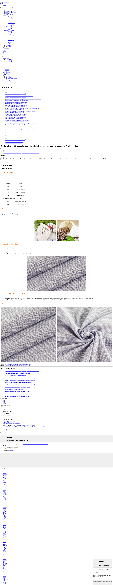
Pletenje (11, 22)
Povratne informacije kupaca (10, 12)
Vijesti (4, 44)
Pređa (6, 33)
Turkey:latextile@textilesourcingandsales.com (11, 423)
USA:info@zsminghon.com (8, 422)
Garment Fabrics (11, 17)
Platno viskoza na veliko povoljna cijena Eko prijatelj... (18, 382)
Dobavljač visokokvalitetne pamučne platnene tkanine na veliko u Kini (17, 365)
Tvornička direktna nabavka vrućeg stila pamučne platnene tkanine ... (18, 124)
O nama (4, 10)
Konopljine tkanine (8, 26)
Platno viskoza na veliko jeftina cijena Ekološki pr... (14, 112)
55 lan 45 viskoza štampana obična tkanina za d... (14, 118)
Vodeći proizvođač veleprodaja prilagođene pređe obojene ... (16, 100)
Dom (4, 9)
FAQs (4, 47)
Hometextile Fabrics (11, 23)
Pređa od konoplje (11, 35)
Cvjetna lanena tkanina (10, 426)
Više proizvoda (8, 37)
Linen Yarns (10, 34)
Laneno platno (3, 426)
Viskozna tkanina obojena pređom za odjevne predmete (15, 103)
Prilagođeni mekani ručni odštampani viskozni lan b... (15, 109)
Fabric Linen (44, 426)
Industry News (8, 46)
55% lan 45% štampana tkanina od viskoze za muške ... (15, 106)
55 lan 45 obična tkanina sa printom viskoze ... (16, 378)
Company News (8, 45)
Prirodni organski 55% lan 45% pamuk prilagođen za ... (15, 97)
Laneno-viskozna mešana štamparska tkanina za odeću (15, 115)
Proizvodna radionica (9, 14)
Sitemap (27, 425)
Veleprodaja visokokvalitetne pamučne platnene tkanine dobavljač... (17, 90)
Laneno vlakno (10, 39)
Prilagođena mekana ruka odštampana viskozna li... (17, 373)
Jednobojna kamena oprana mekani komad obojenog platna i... (16, 130)
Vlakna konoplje (11, 40)
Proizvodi (4, 15)
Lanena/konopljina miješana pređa (14, 36)
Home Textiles (10, 43)
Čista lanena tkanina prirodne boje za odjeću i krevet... (15, 140)
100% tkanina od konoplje (28, 426)
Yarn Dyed (12, 19)
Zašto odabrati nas (8, 11)
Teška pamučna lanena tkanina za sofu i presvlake (14, 133)
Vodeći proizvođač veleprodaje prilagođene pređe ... (17, 387)
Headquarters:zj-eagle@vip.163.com (9, 421)
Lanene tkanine (8, 16)
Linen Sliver (10, 42)
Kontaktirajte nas (6, 48)
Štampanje (12, 20)
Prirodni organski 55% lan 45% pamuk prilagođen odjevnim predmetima (18, 364)
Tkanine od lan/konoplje (9, 30)
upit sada (2, 406)
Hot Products (22, 425)
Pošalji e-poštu (3, 433)
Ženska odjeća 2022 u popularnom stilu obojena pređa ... (15, 94)
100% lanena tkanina (19, 426)
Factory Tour (7, 13)
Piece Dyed (12, 18)
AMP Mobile (32, 425)
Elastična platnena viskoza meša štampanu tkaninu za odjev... (16, 121)
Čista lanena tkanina (37, 426)
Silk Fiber (9, 41)
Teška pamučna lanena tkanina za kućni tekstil (13, 143)
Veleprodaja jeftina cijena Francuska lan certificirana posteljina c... (17, 127)
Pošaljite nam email (4, 162)
